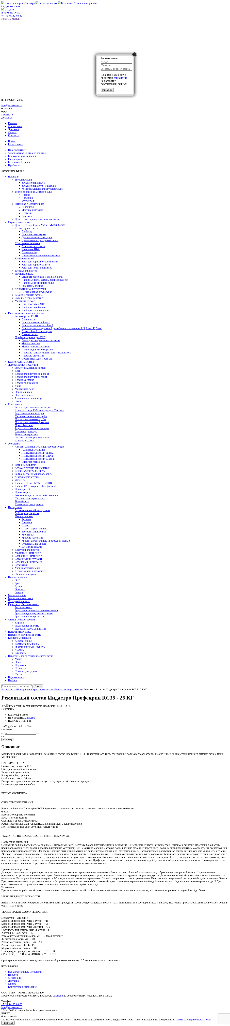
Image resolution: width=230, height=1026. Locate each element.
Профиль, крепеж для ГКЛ (30, 337)
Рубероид (27, 216)
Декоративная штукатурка (37, 237)
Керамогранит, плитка (21, 361)
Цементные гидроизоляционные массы (37, 219)
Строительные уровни (34, 543)
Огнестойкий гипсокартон (37, 331)
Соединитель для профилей (37, 358)
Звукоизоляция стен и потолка (39, 185)
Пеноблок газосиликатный (30, 628)
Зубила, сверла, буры (27, 513)
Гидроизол (28, 206)
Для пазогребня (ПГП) (34, 304)
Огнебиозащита (24, 395)
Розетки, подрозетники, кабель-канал (36, 495)
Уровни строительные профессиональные (46, 540)
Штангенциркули (32, 546)
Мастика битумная (32, 210)
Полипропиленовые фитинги (32, 422)
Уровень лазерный (32, 537)
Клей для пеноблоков (34, 307)
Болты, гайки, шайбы (27, 643)
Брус (17, 583)
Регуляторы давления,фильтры (32, 407)
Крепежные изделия (19, 637)
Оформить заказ (10, 6)
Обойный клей (23, 392)
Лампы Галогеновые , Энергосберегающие (39, 446)
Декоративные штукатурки (30, 288)
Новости (13, 974)
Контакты (13, 135)
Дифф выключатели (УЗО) (30, 476)
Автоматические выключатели (32, 467)
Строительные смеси (20, 222)
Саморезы (20, 652)
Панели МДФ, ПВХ (19, 631)
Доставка (6, 117)
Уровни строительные (27, 568)
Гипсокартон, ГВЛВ (26, 316)
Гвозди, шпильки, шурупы (30, 646)
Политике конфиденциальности (193, 1019)
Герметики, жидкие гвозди (30, 367)
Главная (12, 123)
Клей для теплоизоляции (36, 310)
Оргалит (20, 589)
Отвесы (26, 525)
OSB (17, 580)
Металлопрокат (17, 595)
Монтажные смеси (25, 301)
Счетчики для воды (26, 431)
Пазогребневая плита (27, 625)
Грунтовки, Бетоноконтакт (23, 604)
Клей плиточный (25, 258)
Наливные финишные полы (38, 282)
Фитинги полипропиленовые (32, 437)
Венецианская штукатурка (37, 291)
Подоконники (16, 677)
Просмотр (7, 114)
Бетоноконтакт (23, 607)
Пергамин (27, 213)
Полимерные (29, 252)
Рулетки (26, 519)
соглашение (120, 77)
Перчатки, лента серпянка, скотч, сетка (30, 656)
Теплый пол (22, 501)
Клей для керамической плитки (40, 261)
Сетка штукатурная (26, 671)
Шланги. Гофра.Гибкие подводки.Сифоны (39, 410)
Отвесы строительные (34, 528)
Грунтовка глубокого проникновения (36, 610)
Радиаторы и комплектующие (32, 428)
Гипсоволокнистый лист (36, 322)
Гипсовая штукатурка (34, 234)
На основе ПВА (31, 249)
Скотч (18, 674)
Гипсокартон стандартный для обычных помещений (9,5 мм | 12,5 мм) (62, 328)
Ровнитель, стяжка (32, 285)
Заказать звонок (48, 3)
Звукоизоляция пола (33, 182)
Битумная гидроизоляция (29, 203)
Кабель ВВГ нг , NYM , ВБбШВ (33, 483)
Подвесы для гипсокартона (37, 349)
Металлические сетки (20, 598)
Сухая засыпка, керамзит (29, 297)
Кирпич (19, 622)
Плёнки (12, 680)
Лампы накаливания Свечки (38, 455)
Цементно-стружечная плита (24, 634)
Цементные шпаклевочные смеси (41, 255)
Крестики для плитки (27, 549)
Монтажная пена (24, 389)
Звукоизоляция (23, 179)
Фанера (19, 592)
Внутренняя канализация (29, 413)
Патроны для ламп (25, 464)
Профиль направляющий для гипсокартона (46, 352)
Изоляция (13, 176)
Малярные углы (31, 343)
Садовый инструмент (27, 574)
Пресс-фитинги (24, 425)
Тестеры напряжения (34, 531)
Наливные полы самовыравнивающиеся (45, 279)
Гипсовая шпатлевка (33, 246)
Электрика (14, 443)
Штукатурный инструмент (30, 571)
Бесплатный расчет (78, 3)
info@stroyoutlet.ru (11, 105)
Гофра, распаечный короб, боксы (34, 473)
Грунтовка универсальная (29, 616)
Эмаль (18, 401)
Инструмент (15, 507)
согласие (58, 995)
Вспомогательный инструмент (32, 510)
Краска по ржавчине (26, 382)
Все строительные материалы (25, 971)
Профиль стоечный (33, 355)
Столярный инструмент (28, 561)
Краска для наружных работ (31, 376)
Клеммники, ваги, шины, (29, 504)
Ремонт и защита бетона (29, 294)
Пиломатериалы (17, 577)
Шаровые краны (24, 440)
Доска (18, 586)
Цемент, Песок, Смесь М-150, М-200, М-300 (40, 225)
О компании (15, 126)
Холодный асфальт (19, 601)
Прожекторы (22, 492)
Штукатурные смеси (26, 228)
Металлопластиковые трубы (31, 416)
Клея (17, 370)
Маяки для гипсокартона (36, 346)
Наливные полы (24, 273)
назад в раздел (9, 965)
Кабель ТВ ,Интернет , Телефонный (35, 486)
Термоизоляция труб (26, 434)
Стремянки (21, 564)
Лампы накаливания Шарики (38, 458)
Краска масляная (24, 379)
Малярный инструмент (28, 552)
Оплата (12, 132)
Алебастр (27, 231)
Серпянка (20, 668)
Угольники (28, 534)
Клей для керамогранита (36, 264)
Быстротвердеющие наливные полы (42, 276)
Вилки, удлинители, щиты (30, 470)
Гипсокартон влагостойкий (37, 325)
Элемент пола (30, 334)
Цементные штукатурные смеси (40, 240)
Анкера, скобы (23, 640)
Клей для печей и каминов (37, 267)
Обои (18, 662)
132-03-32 (11, 15)
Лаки (18, 385)
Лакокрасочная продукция (23, 364)
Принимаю (8, 1023)
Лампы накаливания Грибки (38, 452)
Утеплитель (28, 200)
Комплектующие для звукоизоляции (42, 188)
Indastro (30, 717)
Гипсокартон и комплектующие (26, 313)
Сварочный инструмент (28, 555)
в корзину (7, 739)
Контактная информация (22, 986)
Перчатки (20, 665)
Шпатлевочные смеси (27, 243)
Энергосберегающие (33, 461)
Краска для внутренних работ (32, 373)
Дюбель (19, 649)
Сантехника (15, 404)
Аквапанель (28, 319)
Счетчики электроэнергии (30, 498)
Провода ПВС (23, 489)
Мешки (19, 659)
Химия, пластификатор (28, 398)
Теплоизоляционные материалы (33, 191)
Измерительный (24, 516)
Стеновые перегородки (21, 619)
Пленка (26, 194)
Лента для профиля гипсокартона (41, 340)
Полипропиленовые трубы (30, 419)
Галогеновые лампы (33, 449)
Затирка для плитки (26, 270)
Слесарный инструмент (28, 558)
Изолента (20, 480)
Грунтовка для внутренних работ (34, 613)
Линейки (27, 522)
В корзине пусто (10, 12)
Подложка (27, 197)
